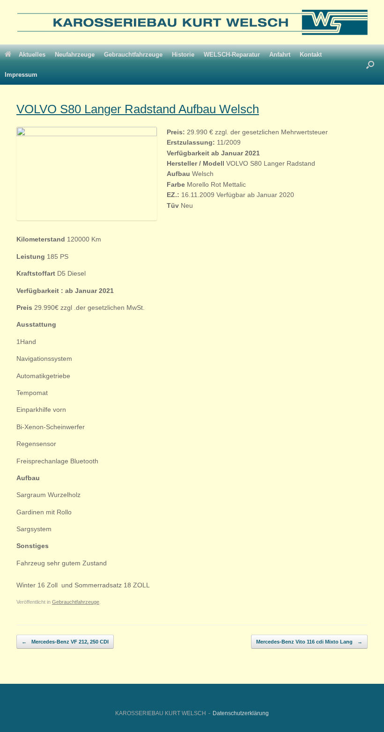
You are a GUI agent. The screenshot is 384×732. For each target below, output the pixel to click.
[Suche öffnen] (370, 64)
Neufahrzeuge (75, 54)
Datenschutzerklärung (241, 713)
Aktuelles (32, 54)
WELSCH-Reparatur (232, 54)
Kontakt (311, 54)
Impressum (21, 74)
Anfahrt (279, 54)
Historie (183, 54)
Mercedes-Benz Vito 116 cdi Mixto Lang (309, 641)
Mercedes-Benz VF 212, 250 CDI (65, 641)
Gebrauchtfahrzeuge (133, 54)
